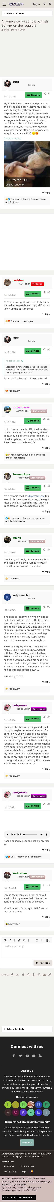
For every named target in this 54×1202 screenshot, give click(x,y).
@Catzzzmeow (36, 496)
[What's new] (44, 4)
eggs (6, 29)
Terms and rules (26, 1166)
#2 (48, 292)
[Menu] (4, 4)
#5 (48, 486)
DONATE (27, 1142)
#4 (48, 419)
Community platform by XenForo (26, 1155)
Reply (47, 192)
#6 (48, 549)
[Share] (45, 94)
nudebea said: (13, 360)
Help (24, 1171)
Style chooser (8, 1161)
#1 (49, 93)
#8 (48, 717)
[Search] (50, 4)
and (21, 321)
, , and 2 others (25, 201)
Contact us (9, 1166)
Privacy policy (10, 1171)
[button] (5, 940)
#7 (48, 606)
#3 (48, 349)
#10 (48, 885)
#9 (48, 804)
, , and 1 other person (25, 456)
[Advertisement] (27, 54)
